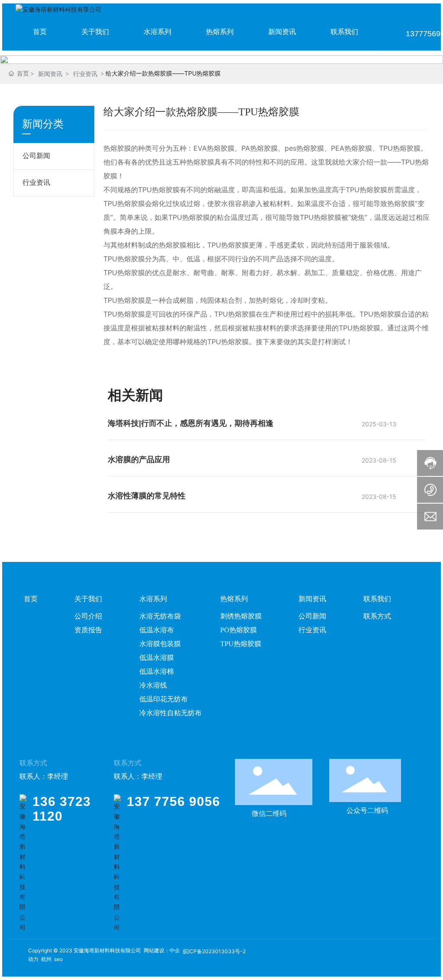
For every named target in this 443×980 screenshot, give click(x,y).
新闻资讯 (50, 73)
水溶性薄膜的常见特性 (147, 496)
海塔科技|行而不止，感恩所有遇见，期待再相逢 (190, 423)
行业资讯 (85, 73)
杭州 (46, 959)
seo (58, 959)
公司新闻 (36, 155)
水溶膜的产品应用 (139, 459)
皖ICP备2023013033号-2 (214, 951)
